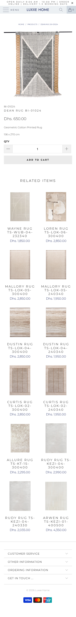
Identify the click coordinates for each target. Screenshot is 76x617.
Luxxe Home (38, 9)
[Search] (62, 10)
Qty (6, 141)
